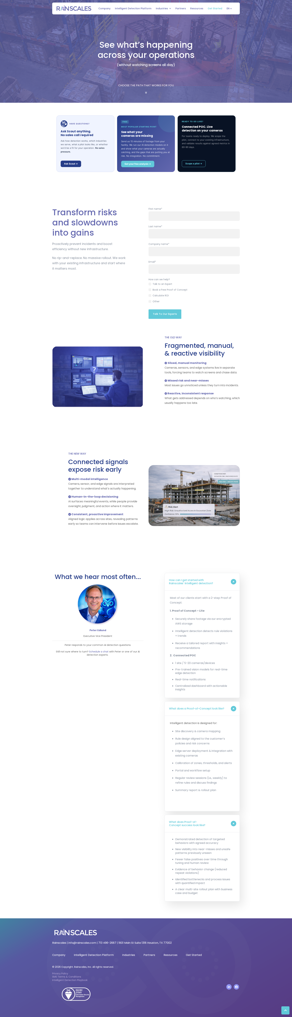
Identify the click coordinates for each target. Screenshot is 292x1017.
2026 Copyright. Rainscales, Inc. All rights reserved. (83, 967)
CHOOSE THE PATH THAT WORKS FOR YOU (146, 85)
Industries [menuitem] (128, 955)
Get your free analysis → (138, 163)
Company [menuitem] (58, 955)
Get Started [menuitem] (194, 955)
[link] (74, 8)
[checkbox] (194, 293)
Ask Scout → (71, 163)
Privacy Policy (60, 973)
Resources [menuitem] (170, 955)
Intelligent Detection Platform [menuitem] (94, 955)
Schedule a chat (98, 651)
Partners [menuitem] (149, 955)
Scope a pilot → (193, 163)
